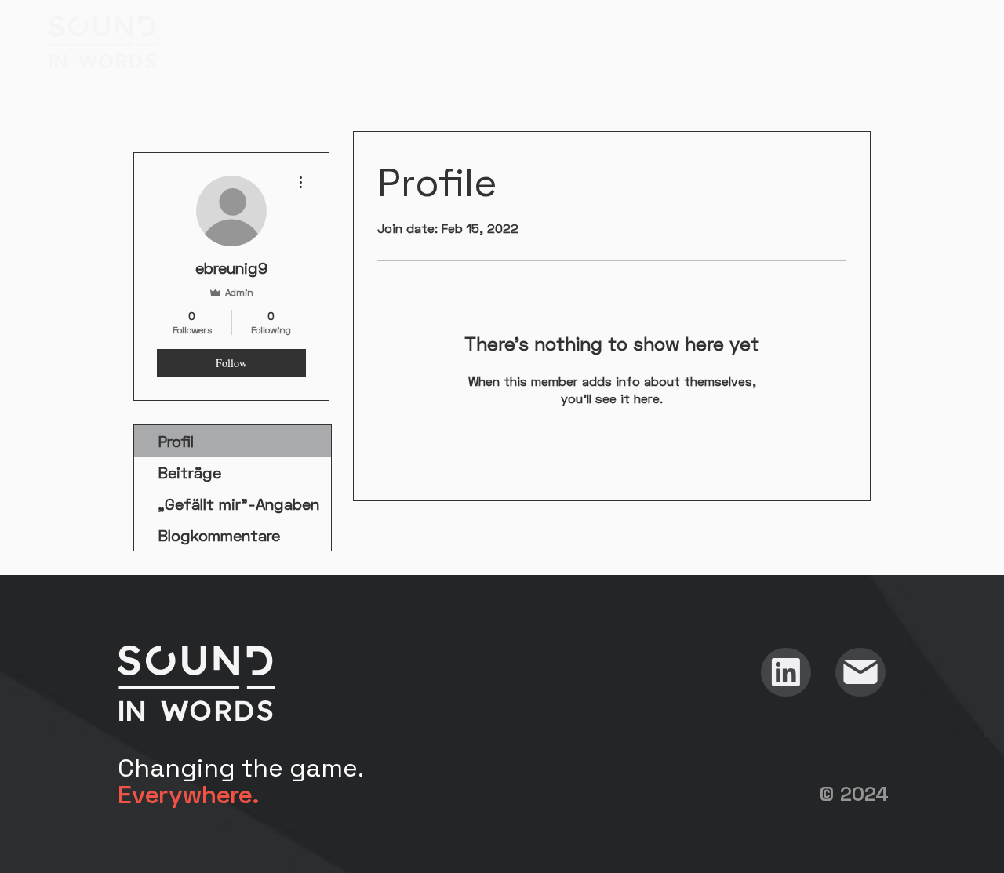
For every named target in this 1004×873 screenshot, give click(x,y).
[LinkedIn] (786, 672)
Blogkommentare (219, 535)
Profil (176, 440)
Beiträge (189, 472)
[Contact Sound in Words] (860, 672)
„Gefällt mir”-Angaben (238, 503)
